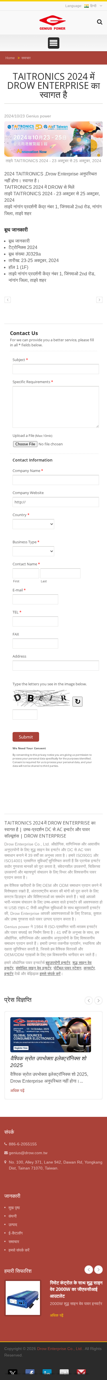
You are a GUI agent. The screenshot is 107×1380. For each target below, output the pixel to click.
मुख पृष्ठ (14, 1207)
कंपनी (13, 1216)
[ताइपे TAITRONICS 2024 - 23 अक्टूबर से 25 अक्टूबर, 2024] (53, 140)
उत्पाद (13, 1224)
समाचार (26, 58)
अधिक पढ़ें (17, 1090)
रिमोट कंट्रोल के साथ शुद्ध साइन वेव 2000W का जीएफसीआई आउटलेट (76, 1289)
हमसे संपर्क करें (50, 974)
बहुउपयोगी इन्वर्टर (58, 963)
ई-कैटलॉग (16, 1233)
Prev (88, 1000)
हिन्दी (93, 6)
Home (10, 58)
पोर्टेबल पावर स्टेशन (67, 968)
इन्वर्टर (8, 974)
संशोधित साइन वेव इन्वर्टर (33, 968)
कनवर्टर (89, 968)
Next (98, 1000)
